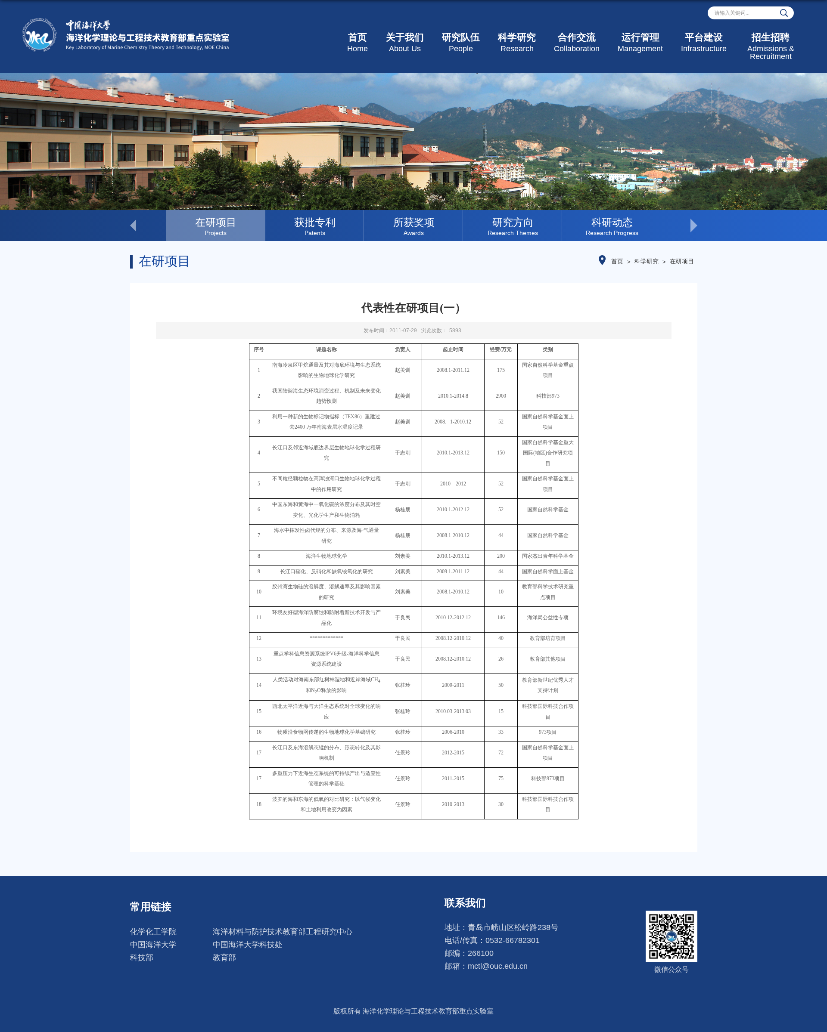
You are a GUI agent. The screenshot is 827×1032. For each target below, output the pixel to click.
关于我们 (405, 42)
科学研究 (517, 42)
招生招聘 (770, 46)
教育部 (224, 957)
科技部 (141, 957)
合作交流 (577, 42)
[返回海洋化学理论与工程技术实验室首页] (126, 20)
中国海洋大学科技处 (248, 944)
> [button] (679, 225)
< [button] (148, 225)
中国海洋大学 (153, 944)
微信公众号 (671, 969)
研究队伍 (461, 42)
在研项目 (682, 261)
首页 (357, 42)
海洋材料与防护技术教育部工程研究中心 (282, 931)
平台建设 (704, 42)
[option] (215, 225)
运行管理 (640, 42)
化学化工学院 (153, 931)
